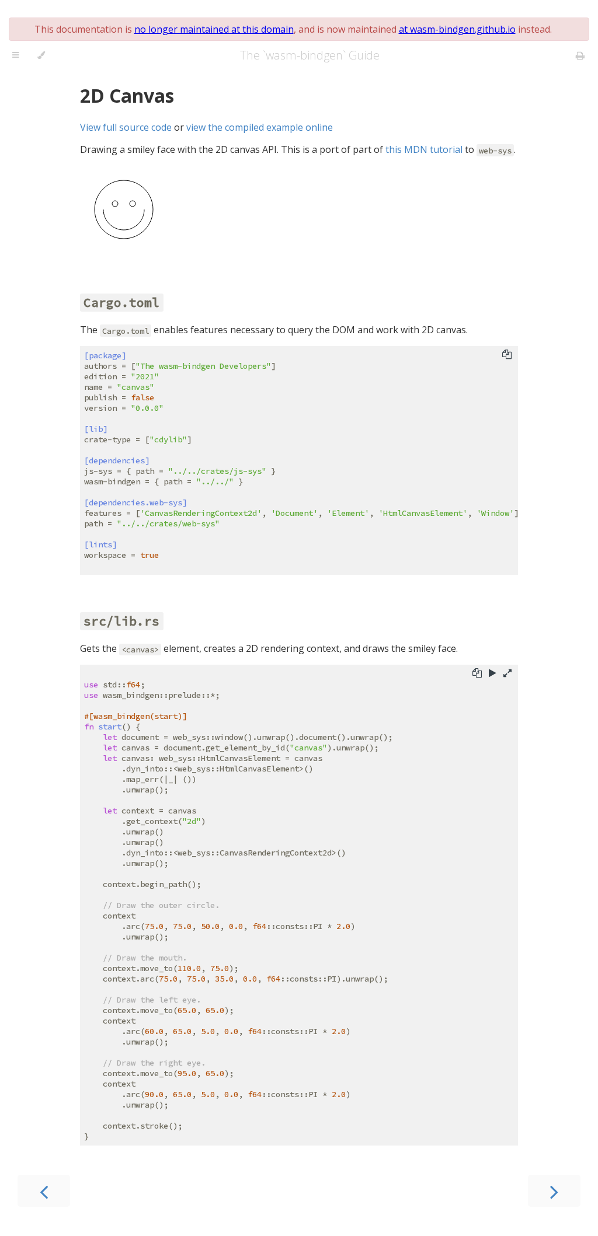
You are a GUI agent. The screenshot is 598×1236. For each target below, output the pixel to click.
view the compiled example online (259, 127)
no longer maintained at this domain (214, 29)
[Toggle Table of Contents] (15, 55)
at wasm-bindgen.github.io (457, 29)
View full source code (126, 127)
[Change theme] (41, 55)
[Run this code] (492, 673)
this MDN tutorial (424, 149)
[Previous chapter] (44, 1191)
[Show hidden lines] (507, 673)
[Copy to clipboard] (507, 354)
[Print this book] (580, 55)
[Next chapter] (554, 1191)
